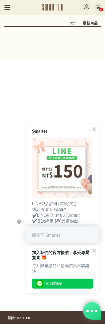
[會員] (86, 7)
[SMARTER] (52, 7)
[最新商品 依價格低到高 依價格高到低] (90, 23)
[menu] (7, 7)
